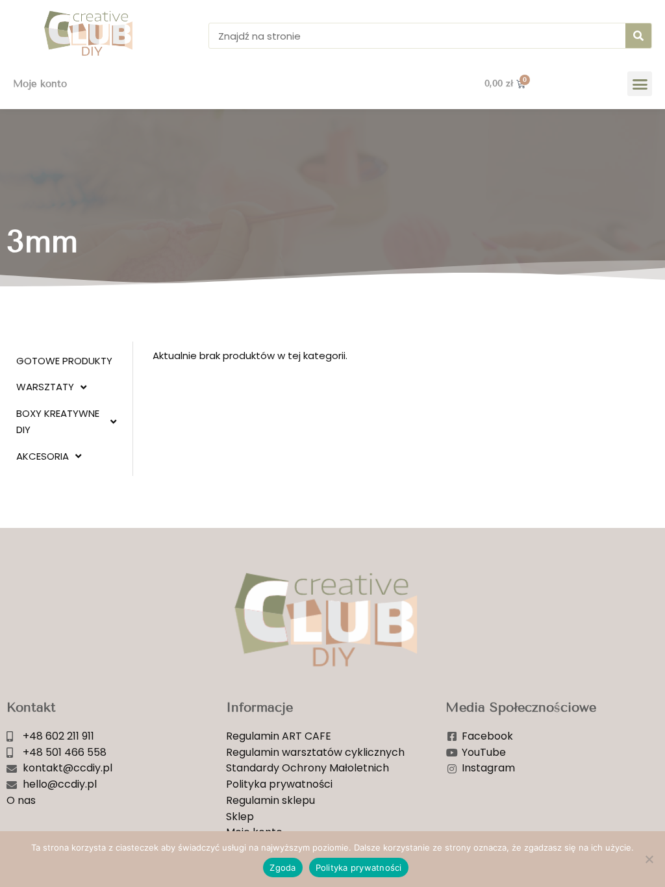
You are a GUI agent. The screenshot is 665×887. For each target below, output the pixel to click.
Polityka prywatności (359, 867)
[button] (639, 83)
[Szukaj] (638, 35)
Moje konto (40, 84)
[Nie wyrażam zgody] (648, 859)
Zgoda (282, 867)
